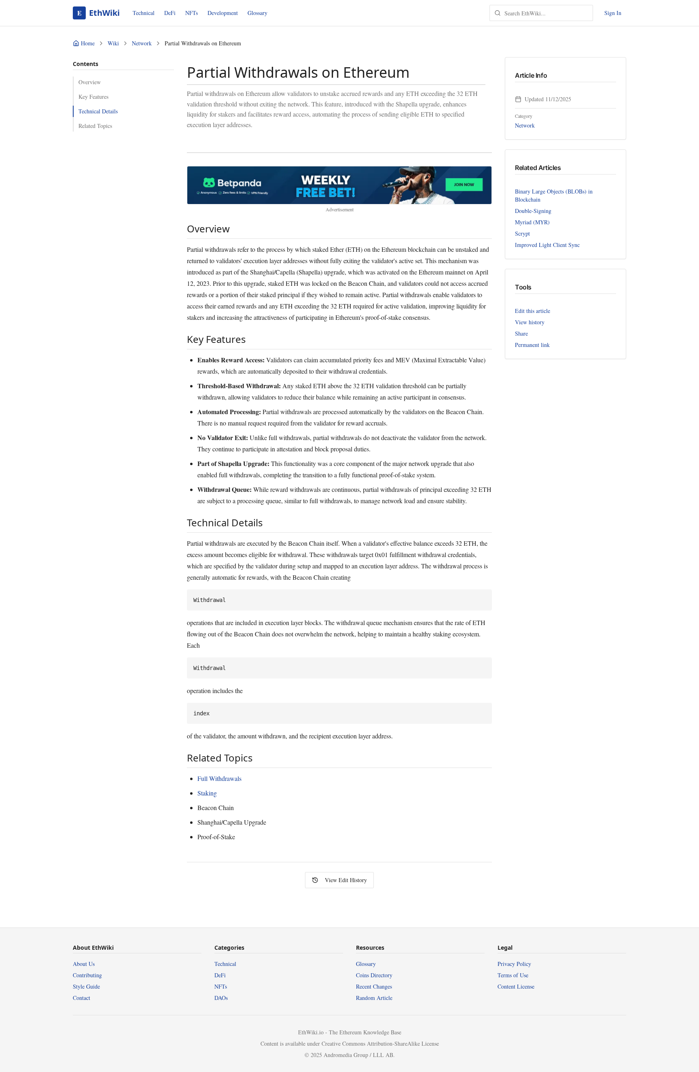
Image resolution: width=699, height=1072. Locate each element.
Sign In (612, 13)
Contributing (87, 975)
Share (521, 333)
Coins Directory (374, 975)
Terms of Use (513, 975)
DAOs (221, 998)
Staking (207, 793)
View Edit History (346, 880)
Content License (516, 986)
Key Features (93, 96)
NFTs (191, 13)
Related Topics (95, 126)
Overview (89, 82)
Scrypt (522, 233)
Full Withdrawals (219, 778)
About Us (84, 964)
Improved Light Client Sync (547, 245)
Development (223, 13)
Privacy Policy (514, 964)
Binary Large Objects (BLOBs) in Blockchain (554, 195)
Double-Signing (533, 211)
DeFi (170, 13)
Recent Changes (374, 986)
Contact (81, 998)
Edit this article (532, 311)
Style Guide (86, 986)
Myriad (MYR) (532, 222)
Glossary (257, 13)
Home (88, 43)
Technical (144, 13)
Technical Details (98, 111)
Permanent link (532, 345)
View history (529, 322)
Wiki (113, 43)
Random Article (374, 998)
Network (142, 43)
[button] (339, 185)
